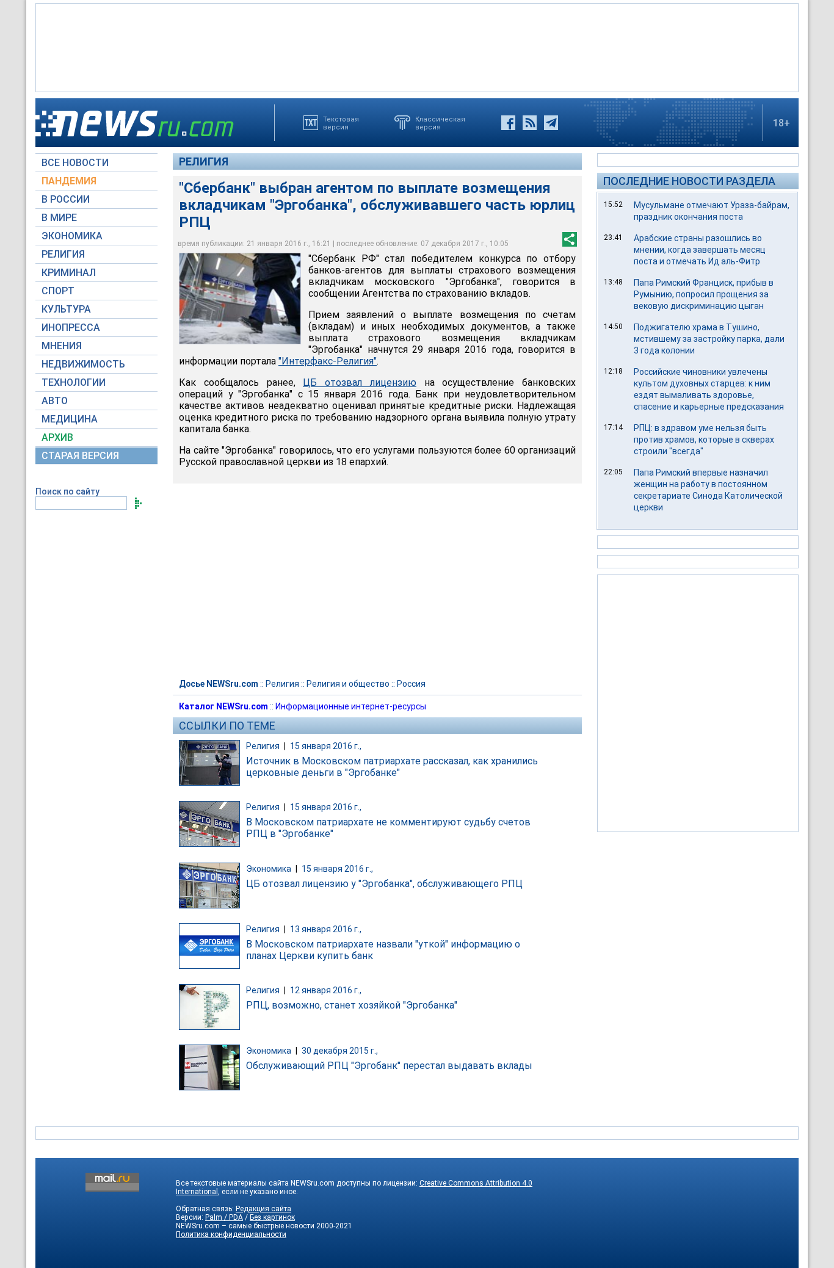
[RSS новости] (530, 122)
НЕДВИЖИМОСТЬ (83, 364)
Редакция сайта (263, 1209)
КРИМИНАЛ (69, 272)
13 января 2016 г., (325, 929)
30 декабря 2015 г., (340, 1051)
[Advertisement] (417, 46)
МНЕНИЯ (62, 346)
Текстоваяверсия (341, 122)
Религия (203, 161)
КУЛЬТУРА (66, 309)
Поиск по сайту (67, 491)
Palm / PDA (224, 1217)
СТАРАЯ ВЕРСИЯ (80, 456)
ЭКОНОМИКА (72, 236)
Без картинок (272, 1217)
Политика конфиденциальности (231, 1234)
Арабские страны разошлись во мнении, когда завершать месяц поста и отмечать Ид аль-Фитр (700, 249)
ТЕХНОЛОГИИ (74, 382)
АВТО (55, 401)
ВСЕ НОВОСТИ (75, 162)
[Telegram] (551, 122)
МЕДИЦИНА (70, 419)
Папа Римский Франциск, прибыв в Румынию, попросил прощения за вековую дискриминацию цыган (704, 294)
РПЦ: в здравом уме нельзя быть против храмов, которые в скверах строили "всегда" (704, 439)
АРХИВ (57, 437)
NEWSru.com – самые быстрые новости (245, 1226)
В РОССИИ (66, 199)
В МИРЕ (59, 217)
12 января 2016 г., (325, 990)
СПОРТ (58, 291)
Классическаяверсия (440, 122)
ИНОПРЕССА (71, 327)
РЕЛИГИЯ (63, 254)
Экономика (268, 869)
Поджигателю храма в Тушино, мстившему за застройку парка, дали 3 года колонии (709, 338)
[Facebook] (508, 122)
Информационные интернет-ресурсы (350, 706)
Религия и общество (348, 684)
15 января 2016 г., (325, 746)
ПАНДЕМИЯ (69, 181)
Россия (411, 684)
